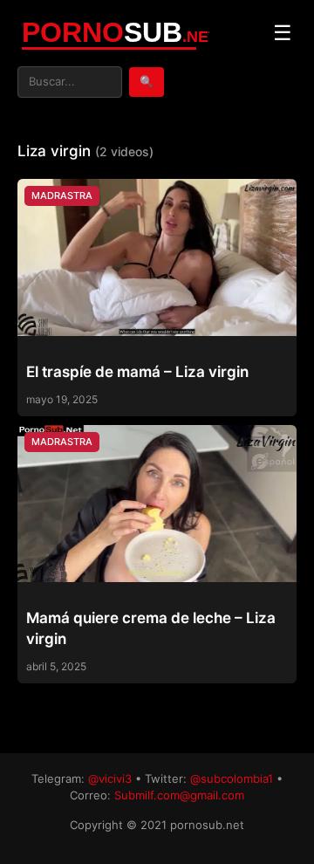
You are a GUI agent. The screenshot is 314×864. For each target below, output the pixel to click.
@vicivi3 (110, 778)
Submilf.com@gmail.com (179, 795)
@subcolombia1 (231, 778)
